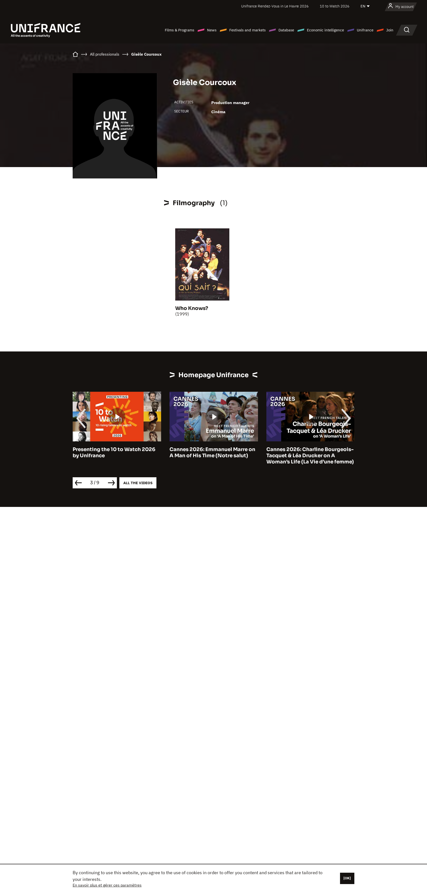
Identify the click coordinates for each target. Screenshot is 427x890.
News (211, 30)
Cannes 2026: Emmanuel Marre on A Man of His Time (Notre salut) (212, 452)
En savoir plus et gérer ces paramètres (107, 885)
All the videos (137, 482)
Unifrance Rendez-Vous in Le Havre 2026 (275, 6)
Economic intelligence (325, 30)
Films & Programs (179, 30)
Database (286, 30)
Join (389, 30)
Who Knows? (191, 308)
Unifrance (365, 30)
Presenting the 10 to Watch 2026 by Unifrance (114, 452)
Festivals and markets (247, 30)
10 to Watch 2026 (334, 6)
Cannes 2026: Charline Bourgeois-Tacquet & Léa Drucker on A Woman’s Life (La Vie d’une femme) (310, 455)
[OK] (347, 878)
